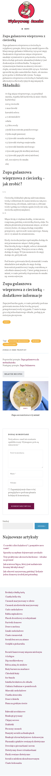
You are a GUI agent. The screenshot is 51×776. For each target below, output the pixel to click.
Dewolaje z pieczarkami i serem (20, 746)
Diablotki (9, 724)
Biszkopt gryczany (13, 716)
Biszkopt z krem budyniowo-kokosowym (24, 737)
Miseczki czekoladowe (15, 690)
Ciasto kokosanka (13, 763)
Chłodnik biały (12, 673)
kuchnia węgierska (18, 341)
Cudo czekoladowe (14, 609)
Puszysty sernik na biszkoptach (19, 733)
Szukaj (6, 521)
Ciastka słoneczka (13, 695)
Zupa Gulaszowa (27, 365)
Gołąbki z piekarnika (15, 644)
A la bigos (9, 656)
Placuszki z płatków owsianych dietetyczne (25, 741)
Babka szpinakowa (13, 614)
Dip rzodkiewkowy (14, 660)
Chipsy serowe (12, 720)
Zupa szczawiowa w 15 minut (25, 415)
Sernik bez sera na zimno (17, 639)
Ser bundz (10, 677)
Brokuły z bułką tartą (15, 592)
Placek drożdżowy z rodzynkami (20, 618)
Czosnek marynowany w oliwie (19, 601)
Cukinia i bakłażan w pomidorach (20, 686)
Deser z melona (12, 626)
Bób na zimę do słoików (16, 665)
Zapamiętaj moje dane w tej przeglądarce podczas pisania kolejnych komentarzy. (22, 492)
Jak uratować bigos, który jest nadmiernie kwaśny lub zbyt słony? (22, 566)
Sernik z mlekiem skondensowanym (22, 758)
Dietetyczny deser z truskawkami (20, 750)
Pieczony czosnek (13, 729)
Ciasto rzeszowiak (13, 635)
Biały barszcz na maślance (17, 669)
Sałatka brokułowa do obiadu (18, 682)
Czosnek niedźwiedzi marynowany (21, 605)
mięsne (36, 341)
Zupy (6, 322)
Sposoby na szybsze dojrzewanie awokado (22, 552)
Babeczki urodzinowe (15, 711)
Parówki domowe (13, 622)
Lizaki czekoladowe (14, 631)
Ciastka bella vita (13, 596)
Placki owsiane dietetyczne (17, 754)
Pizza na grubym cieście (16, 703)
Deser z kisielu (12, 699)
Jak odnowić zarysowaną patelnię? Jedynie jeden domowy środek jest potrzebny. (23, 573)
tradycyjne (10, 344)
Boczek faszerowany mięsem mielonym (23, 652)
